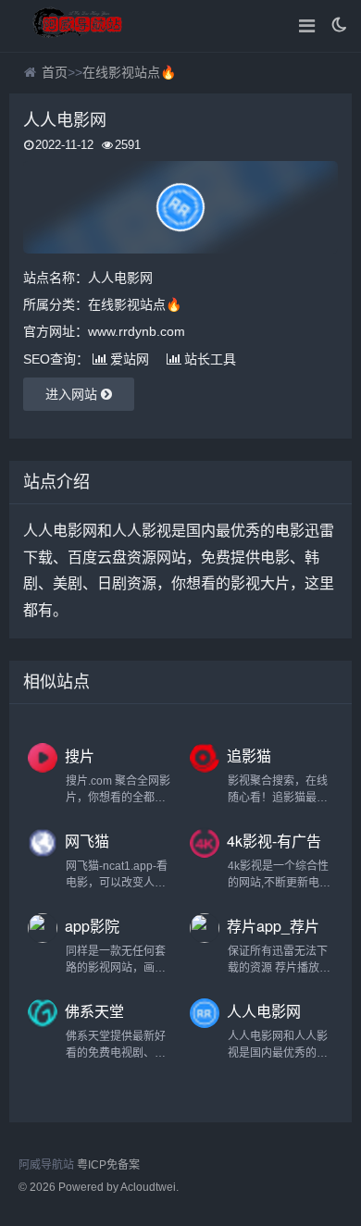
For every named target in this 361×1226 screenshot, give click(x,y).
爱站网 (129, 359)
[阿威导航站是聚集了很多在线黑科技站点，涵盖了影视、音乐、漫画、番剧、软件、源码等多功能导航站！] (78, 26)
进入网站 (73, 394)
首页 (55, 72)
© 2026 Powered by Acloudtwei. (99, 1187)
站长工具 (210, 359)
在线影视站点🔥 (129, 72)
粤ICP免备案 (108, 1164)
